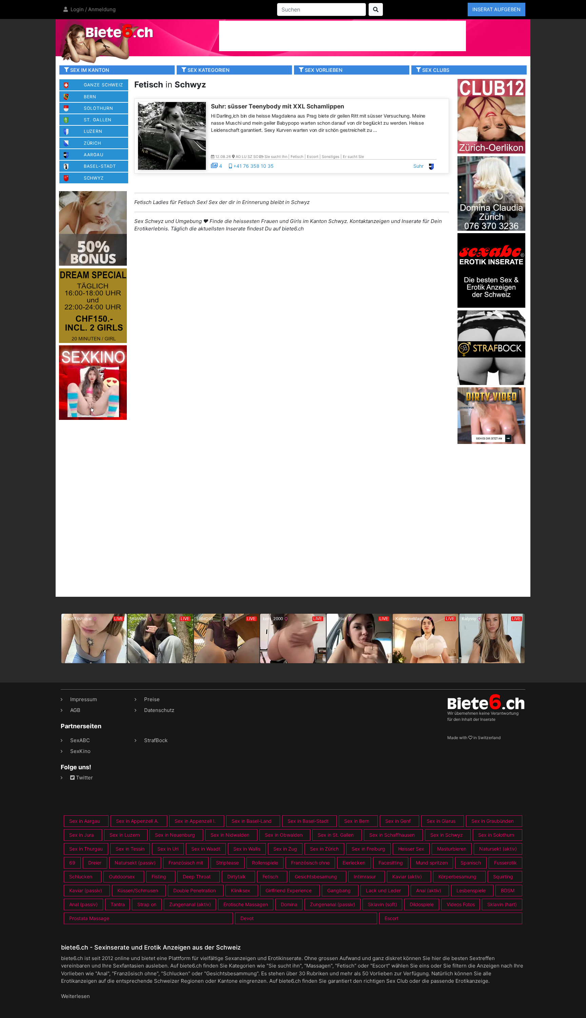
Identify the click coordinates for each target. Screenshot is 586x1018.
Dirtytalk (236, 876)
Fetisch (270, 876)
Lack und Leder (383, 890)
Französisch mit (186, 863)
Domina (289, 904)
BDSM (507, 890)
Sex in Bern (356, 821)
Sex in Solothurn (496, 835)
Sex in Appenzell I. (195, 821)
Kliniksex (240, 890)
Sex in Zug (285, 849)
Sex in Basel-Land (252, 821)
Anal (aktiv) (428, 890)
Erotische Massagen (245, 904)
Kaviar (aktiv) (407, 876)
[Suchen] (376, 9)
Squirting (503, 876)
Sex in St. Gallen (336, 835)
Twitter (84, 777)
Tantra (118, 904)
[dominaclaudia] (491, 193)
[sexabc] (491, 270)
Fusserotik (505, 863)
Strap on (146, 904)
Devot (247, 918)
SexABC (80, 740)
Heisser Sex (411, 849)
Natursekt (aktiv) (498, 849)
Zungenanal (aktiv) (190, 904)
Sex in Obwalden (283, 835)
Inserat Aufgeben (496, 9)
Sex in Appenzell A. (137, 821)
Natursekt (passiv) (135, 863)
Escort (391, 918)
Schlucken (80, 876)
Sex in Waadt (205, 849)
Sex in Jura (81, 835)
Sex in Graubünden (492, 821)
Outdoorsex (122, 876)
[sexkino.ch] (93, 382)
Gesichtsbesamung (316, 876)
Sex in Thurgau (86, 849)
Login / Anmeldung (92, 9)
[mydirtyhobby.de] (93, 228)
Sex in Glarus (441, 821)
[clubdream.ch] (93, 305)
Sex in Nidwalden (230, 835)
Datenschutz (159, 710)
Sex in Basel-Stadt (308, 821)
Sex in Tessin (130, 849)
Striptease (227, 863)
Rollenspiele (265, 863)
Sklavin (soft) (382, 904)
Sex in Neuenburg (175, 835)
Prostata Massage (89, 918)
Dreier (94, 863)
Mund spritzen (432, 863)
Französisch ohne (310, 863)
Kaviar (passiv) (85, 890)
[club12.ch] (491, 116)
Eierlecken (354, 863)
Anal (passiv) (83, 904)
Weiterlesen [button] (75, 996)
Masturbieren (451, 849)
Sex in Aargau (84, 821)
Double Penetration (194, 890)
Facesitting (390, 863)
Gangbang (339, 890)
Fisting (159, 876)
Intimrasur (365, 876)
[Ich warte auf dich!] (491, 442)
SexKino (80, 751)
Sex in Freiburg (368, 849)
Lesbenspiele (471, 890)
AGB (75, 710)
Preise (152, 699)
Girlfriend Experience (289, 890)
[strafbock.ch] (491, 347)
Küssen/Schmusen (137, 890)
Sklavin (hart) (502, 904)
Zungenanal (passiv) (332, 904)
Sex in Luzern (125, 835)
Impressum (83, 699)
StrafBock (156, 740)
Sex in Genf (398, 821)
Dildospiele (422, 904)
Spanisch (471, 863)
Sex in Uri (167, 849)
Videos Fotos (461, 904)
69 (72, 863)
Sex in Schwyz (446, 835)
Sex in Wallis (246, 849)
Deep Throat (197, 876)
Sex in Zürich (324, 849)
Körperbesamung (457, 876)
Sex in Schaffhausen (392, 835)
